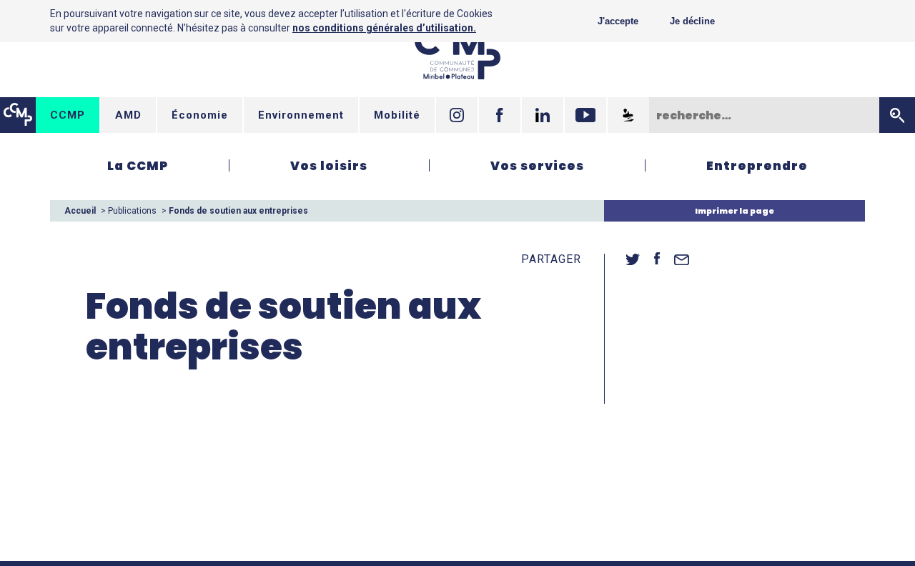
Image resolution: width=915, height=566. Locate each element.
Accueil (80, 211)
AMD (128, 115)
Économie (200, 115)
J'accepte (618, 21)
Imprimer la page (734, 211)
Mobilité (397, 115)
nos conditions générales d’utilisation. (384, 28)
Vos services (537, 165)
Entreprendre (757, 165)
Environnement (301, 115)
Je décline (692, 21)
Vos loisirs (328, 165)
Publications (132, 211)
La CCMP (137, 165)
